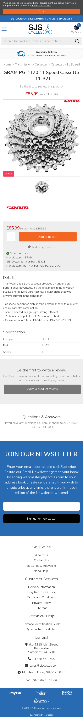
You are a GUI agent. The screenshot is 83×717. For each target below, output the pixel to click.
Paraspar (48, 715)
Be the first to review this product (41, 86)
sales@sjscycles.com (44, 665)
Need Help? (41, 571)
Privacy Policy (41, 603)
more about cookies (41, 5)
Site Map (41, 608)
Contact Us (41, 560)
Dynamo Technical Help (41, 629)
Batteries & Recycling (41, 566)
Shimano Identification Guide (41, 624)
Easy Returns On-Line (41, 592)
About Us (41, 555)
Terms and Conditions (41, 597)
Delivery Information (41, 587)
